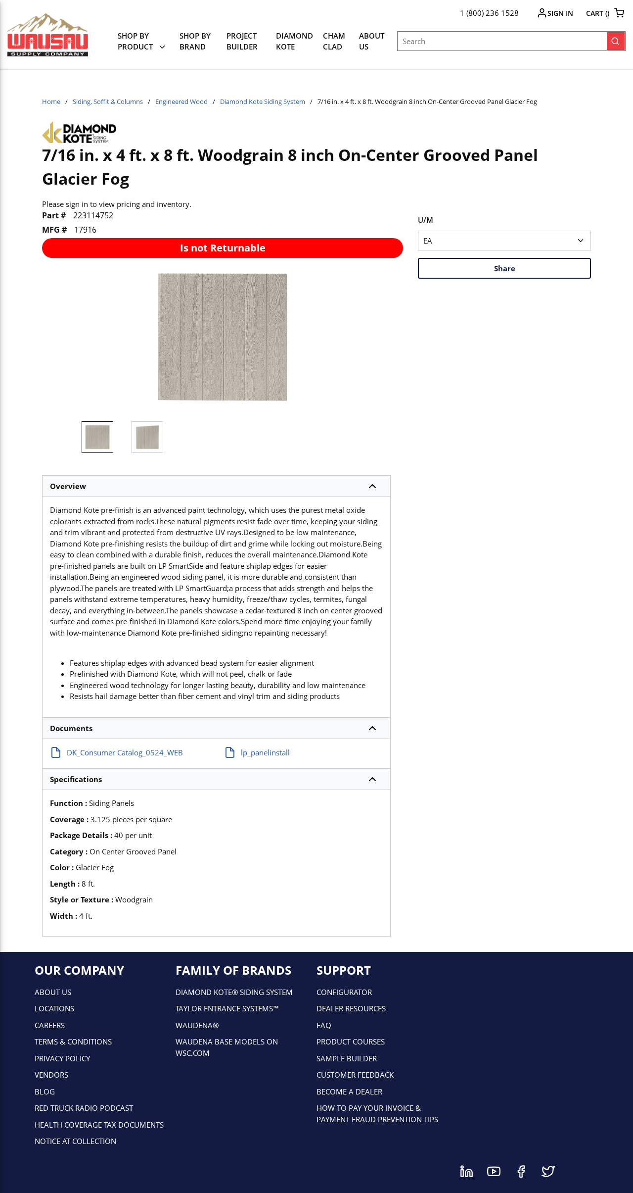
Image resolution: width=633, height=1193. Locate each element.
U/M (425, 220)
